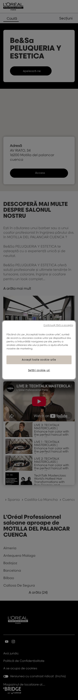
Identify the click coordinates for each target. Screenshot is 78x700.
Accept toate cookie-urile (39, 359)
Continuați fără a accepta (58, 325)
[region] (39, 350)
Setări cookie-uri (39, 370)
